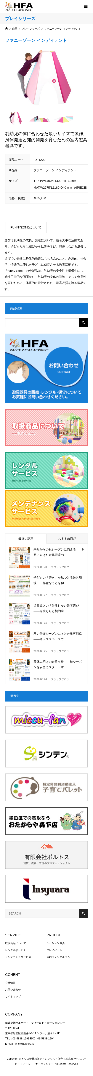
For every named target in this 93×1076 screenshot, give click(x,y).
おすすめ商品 (67, 538)
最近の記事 (26, 538)
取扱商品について (15, 943)
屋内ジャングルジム (58, 956)
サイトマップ (13, 996)
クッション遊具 (55, 943)
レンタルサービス (15, 950)
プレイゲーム (54, 950)
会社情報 (10, 982)
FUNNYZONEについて (25, 227)
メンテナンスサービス (18, 956)
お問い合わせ (13, 989)
